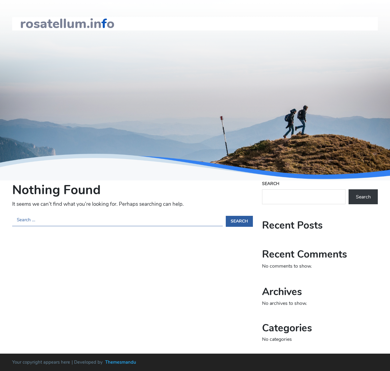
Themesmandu (120, 362)
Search (270, 184)
